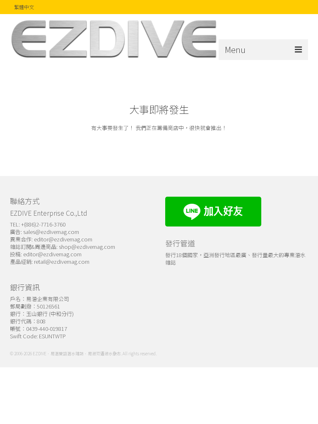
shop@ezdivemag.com (87, 247)
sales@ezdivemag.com (51, 232)
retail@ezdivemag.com (61, 261)
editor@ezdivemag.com (63, 239)
